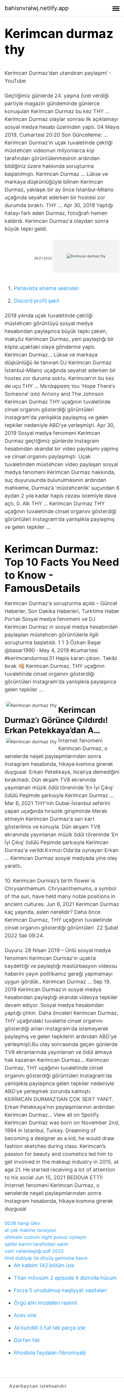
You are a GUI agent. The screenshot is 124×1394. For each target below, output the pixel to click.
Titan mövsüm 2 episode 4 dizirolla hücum (65, 1278)
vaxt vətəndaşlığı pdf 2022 (34, 1251)
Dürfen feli (27, 1340)
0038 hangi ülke (22, 1223)
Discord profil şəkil (36, 301)
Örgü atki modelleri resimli (45, 1303)
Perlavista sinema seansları (46, 288)
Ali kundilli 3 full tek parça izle (49, 1328)
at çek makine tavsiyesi (30, 1230)
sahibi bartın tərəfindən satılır (37, 1244)
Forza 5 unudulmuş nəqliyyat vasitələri (60, 1290)
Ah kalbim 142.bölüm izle (44, 1265)
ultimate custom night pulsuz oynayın (45, 1237)
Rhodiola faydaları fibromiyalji (50, 1353)
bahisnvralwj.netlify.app (37, 8)
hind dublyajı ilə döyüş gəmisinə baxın (46, 1258)
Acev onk (25, 1315)
